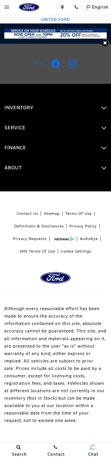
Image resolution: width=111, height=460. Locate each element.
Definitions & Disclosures (39, 226)
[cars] (38, 63)
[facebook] (55, 63)
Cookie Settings (76, 251)
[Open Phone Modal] (76, 7)
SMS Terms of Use (37, 251)
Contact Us (27, 213)
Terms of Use (78, 213)
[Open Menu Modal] (7, 7)
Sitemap (52, 213)
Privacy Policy (83, 226)
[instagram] (72, 63)
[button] (105, 42)
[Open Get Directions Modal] (62, 7)
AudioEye (89, 239)
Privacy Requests (30, 239)
